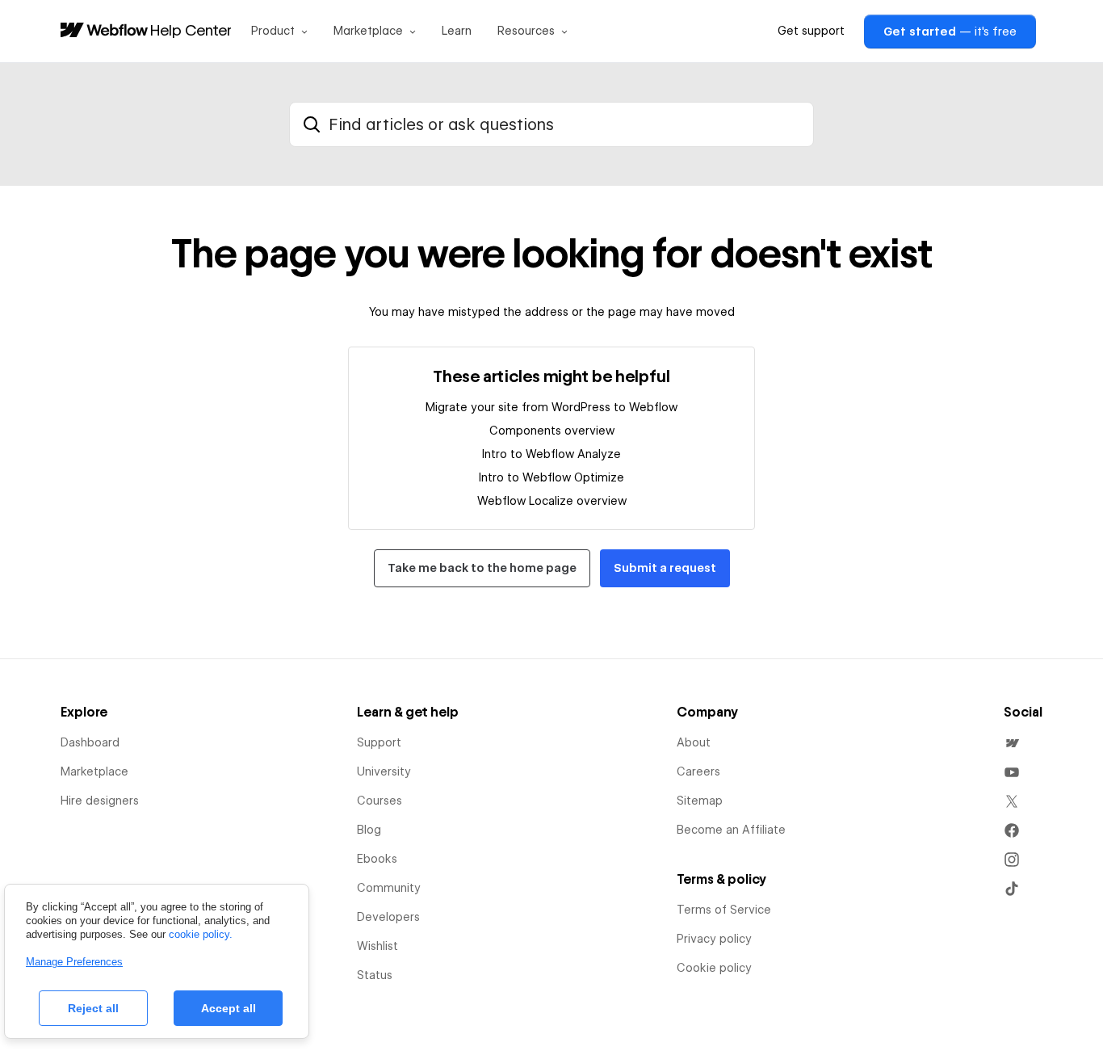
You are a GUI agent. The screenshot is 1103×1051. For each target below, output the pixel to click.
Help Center (191, 30)
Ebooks (377, 858)
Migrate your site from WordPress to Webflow (551, 407)
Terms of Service (724, 909)
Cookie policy (714, 967)
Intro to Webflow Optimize (551, 477)
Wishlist (377, 946)
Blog (369, 829)
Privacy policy (714, 938)
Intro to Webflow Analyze (551, 454)
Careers (698, 771)
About (694, 742)
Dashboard (90, 742)
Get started (950, 31)
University (384, 771)
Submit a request (665, 567)
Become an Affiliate (731, 829)
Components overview (551, 430)
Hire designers (100, 800)
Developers (388, 916)
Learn (457, 30)
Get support (811, 30)
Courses (379, 800)
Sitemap (700, 800)
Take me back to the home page (482, 567)
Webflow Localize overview (552, 500)
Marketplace (94, 771)
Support (379, 742)
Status (374, 975)
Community (389, 887)
